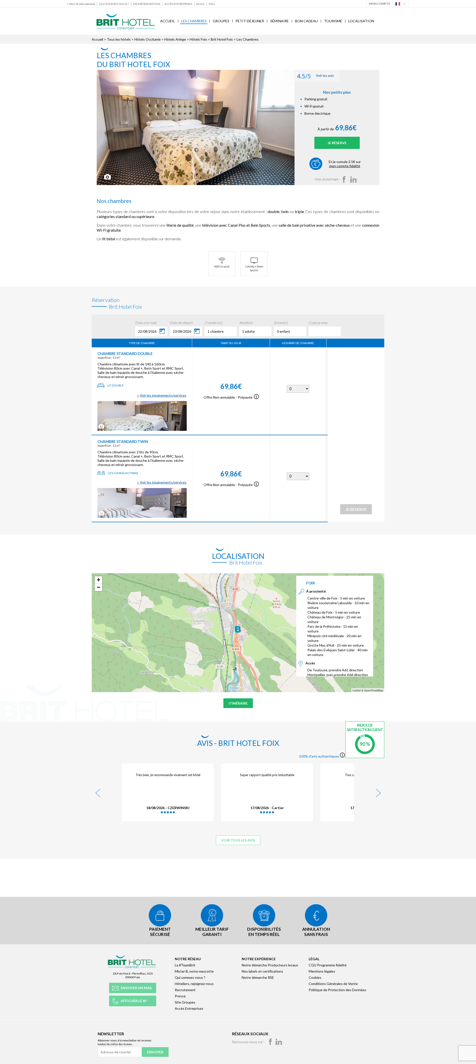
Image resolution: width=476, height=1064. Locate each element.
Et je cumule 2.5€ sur (345, 164)
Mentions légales (322, 971)
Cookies (315, 977)
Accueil (167, 21)
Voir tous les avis (238, 840)
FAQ (212, 4)
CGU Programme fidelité (328, 965)
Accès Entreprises (178, 4)
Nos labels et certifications (262, 971)
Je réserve (337, 143)
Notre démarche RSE (258, 977)
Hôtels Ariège (175, 39)
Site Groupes (185, 1002)
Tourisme (333, 21)
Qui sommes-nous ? (114, 4)
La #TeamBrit (185, 965)
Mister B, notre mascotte (194, 971)
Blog (200, 4)
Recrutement (185, 990)
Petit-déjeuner (250, 21)
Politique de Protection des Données (337, 990)
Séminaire (279, 21)
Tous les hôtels (119, 39)
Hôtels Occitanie (147, 39)
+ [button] (98, 580)
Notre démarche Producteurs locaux (270, 965)
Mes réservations (146, 4)
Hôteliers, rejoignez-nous (194, 984)
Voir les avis (315, 76)
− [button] (98, 587)
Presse (180, 996)
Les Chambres (194, 21)
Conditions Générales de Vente (333, 984)
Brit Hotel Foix (222, 39)
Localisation (361, 21)
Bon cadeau (306, 21)
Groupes (221, 21)
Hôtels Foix (198, 39)
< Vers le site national (81, 4)
